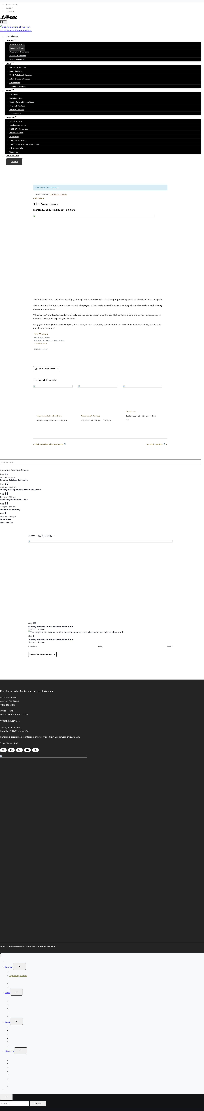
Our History (14, 137)
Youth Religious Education (20, 75)
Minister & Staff (16, 133)
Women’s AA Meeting (90, 416)
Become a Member (17, 56)
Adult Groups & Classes (19, 79)
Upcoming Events (17, 48)
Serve (7, 1022)
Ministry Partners (16, 110)
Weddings (13, 152)
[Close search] (6, 1097)
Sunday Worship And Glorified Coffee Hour (20, 490)
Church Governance (18, 140)
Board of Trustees (17, 106)
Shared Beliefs (15, 71)
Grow (7, 992)
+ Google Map (40, 343)
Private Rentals (16, 148)
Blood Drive (131, 412)
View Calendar (6, 522)
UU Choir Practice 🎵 (157, 444)
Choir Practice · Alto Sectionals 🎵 (49, 444)
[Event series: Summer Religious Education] (17, 477)
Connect (9, 967)
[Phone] (16, 18)
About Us (9, 1051)
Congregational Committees (21, 102)
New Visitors (12, 36)
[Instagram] (7, 18)
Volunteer (13, 94)
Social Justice (15, 98)
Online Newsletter (17, 60)
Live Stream (10, 12)
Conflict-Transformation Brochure (24, 144)
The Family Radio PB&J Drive (49, 416)
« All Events (38, 198)
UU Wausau (41, 333)
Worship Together (17, 44)
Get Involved (14, 83)
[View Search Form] (3, 22)
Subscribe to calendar (41, 654)
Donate (14, 161)
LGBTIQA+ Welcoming (18, 129)
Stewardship (15, 114)
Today (100, 647)
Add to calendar (47, 369)
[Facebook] (4, 18)
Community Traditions (19, 52)
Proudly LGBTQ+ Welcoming (14, 731)
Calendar (9, 8)
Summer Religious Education (14, 480)
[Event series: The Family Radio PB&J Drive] (68, 420)
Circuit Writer (11, 4)
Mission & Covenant (17, 125)
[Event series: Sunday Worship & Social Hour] (18, 487)
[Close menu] (0, 955)
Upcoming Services (17, 67)
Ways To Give (12, 156)
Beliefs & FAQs (15, 121)
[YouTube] (11, 18)
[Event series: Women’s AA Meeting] (113, 420)
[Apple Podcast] (14, 18)
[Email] (1, 18)
